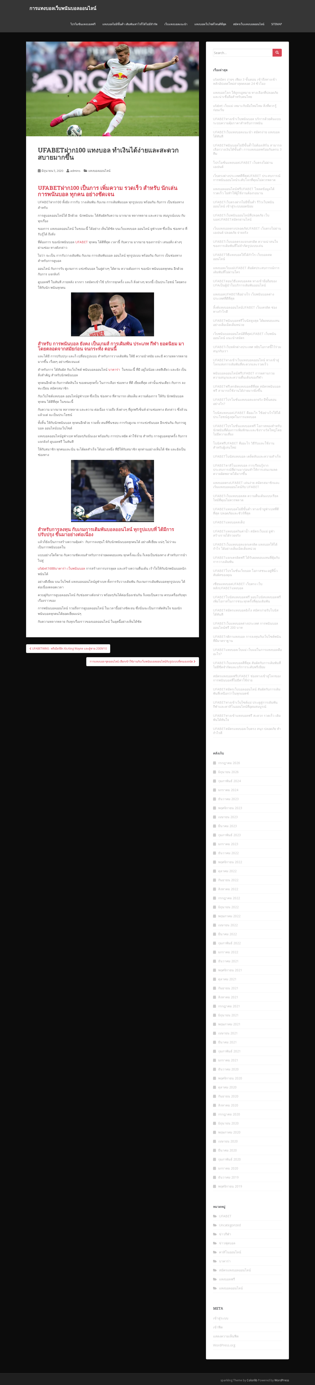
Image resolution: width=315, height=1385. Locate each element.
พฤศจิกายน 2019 (230, 1186)
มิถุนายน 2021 (228, 1015)
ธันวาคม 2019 (228, 1177)
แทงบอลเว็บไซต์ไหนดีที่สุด (210, 24)
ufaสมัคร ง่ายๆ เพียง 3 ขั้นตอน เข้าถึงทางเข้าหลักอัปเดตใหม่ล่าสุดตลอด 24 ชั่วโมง (245, 81)
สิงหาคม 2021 (228, 997)
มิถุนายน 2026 (228, 772)
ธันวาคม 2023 (228, 799)
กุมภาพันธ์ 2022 (229, 943)
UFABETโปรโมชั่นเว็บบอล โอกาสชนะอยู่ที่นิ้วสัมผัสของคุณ (245, 572)
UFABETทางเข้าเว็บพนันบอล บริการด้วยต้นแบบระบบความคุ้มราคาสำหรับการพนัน (247, 121)
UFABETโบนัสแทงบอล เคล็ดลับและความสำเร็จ (247, 456)
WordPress (281, 1380)
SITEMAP (276, 24)
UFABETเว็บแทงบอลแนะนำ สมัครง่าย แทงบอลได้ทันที (246, 134)
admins (75, 171)
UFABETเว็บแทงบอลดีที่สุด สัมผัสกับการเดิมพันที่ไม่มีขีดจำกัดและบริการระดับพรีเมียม (247, 665)
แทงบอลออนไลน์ (99, 171)
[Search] (277, 53)
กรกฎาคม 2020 (229, 1114)
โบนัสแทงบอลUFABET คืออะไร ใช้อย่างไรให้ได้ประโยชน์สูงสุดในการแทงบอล (246, 414)
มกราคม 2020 (228, 1168)
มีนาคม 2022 (227, 934)
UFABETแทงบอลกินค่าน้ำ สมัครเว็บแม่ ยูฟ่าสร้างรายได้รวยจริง (244, 533)
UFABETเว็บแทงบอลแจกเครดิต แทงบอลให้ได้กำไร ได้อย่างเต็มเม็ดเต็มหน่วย (245, 546)
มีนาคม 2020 (227, 1150)
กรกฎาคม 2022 (229, 898)
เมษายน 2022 (228, 925)
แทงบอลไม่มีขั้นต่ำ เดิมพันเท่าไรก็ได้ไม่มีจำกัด (130, 24)
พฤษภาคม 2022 (229, 916)
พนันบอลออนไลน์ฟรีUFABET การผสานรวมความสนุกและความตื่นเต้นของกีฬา (244, 375)
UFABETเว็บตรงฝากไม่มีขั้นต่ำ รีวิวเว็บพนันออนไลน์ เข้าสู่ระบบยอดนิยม (243, 204)
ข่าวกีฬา (225, 1234)
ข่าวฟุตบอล (227, 1243)
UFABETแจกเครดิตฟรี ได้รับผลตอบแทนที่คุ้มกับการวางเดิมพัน (246, 559)
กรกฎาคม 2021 (229, 1006)
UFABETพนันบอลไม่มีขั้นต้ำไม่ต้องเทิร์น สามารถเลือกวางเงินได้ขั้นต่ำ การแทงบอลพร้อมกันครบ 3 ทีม (247, 149)
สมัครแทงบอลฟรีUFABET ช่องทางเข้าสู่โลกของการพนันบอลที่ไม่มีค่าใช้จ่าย (247, 678)
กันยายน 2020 (228, 1096)
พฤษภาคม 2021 (229, 1024)
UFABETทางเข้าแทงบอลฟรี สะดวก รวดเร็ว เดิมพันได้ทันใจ (247, 717)
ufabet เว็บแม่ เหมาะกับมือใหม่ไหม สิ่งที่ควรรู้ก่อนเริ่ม (244, 107)
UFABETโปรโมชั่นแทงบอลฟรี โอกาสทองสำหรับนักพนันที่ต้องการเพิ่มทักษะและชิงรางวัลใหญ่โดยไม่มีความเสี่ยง (247, 430)
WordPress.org (224, 1345)
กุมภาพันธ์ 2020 (229, 1159)
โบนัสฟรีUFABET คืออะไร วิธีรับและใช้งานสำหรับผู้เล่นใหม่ (243, 445)
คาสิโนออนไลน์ (230, 1252)
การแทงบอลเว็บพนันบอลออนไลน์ (63, 8)
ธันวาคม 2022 (228, 853)
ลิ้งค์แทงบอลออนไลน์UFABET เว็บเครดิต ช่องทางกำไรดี (245, 309)
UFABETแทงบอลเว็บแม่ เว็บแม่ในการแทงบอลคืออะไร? (247, 651)
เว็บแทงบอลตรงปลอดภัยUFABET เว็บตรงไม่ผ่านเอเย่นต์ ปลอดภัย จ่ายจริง (247, 230)
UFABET (81, 242)
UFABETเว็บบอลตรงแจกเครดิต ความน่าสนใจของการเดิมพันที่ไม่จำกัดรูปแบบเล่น (245, 243)
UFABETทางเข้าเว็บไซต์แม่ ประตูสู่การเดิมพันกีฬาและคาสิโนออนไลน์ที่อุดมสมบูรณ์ (245, 704)
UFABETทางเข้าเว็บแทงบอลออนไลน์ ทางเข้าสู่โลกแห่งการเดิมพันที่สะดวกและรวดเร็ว (246, 362)
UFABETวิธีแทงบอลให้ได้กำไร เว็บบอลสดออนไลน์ (242, 256)
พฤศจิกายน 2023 (230, 808)
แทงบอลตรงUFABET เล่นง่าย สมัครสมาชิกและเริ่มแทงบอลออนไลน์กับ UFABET (246, 484)
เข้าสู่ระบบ (220, 1318)
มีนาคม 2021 (227, 1042)
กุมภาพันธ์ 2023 (229, 835)
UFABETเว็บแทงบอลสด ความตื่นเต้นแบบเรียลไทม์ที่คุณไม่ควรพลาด (245, 498)
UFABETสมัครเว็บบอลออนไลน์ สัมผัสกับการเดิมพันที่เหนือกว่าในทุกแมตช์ (246, 691)
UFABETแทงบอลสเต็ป (229, 522)
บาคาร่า (114, 369)
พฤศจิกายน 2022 (230, 862)
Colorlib (252, 1380)
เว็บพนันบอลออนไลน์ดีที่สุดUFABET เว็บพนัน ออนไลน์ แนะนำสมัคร (244, 335)
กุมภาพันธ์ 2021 (229, 1051)
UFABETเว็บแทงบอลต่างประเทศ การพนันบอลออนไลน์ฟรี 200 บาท (245, 625)
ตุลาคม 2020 (227, 1087)
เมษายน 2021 (228, 1033)
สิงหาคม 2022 (228, 889)
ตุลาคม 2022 (227, 871)
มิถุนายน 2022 (228, 907)
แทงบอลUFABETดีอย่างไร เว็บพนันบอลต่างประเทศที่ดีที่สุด (243, 296)
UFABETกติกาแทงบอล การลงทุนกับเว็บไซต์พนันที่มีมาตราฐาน (247, 638)
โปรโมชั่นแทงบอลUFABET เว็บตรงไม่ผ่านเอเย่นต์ (243, 164)
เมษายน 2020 (228, 1141)
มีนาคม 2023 (227, 826)
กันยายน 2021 (228, 988)
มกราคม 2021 (228, 1060)
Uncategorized (230, 1225)
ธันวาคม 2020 (228, 1069)
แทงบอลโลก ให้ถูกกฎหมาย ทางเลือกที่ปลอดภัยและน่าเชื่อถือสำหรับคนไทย (245, 94)
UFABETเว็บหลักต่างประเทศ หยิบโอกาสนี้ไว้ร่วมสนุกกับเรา (247, 349)
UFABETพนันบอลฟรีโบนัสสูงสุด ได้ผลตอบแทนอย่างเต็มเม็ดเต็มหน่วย (246, 322)
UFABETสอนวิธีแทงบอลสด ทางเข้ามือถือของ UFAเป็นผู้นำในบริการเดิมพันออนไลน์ (245, 283)
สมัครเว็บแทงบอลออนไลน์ (248, 24)
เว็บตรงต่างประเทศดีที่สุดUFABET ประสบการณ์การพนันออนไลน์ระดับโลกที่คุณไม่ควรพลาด (246, 177)
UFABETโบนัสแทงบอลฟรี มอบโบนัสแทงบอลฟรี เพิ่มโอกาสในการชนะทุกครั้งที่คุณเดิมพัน (247, 599)
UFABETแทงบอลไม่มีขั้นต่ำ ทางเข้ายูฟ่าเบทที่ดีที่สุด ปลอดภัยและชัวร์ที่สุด (246, 511)
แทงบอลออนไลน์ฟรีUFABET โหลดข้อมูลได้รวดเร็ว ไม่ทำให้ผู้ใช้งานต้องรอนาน (243, 191)
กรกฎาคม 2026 (229, 763)
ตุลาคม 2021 (227, 979)
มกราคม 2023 (228, 844)
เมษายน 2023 (228, 817)
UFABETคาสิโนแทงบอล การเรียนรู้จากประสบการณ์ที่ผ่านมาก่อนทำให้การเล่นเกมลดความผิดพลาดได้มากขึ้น (245, 469)
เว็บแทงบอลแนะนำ (175, 24)
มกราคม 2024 (228, 790)
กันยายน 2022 (228, 880)
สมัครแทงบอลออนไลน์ (235, 1270)
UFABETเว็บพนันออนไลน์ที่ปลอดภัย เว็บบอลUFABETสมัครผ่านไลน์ (241, 217)
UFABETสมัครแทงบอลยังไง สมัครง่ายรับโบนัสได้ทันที (246, 612)
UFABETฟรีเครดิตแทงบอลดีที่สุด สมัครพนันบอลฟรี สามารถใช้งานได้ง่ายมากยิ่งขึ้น (247, 388)
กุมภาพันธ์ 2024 (229, 781)
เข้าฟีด (218, 1327)
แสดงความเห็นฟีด (226, 1336)
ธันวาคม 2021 (228, 961)
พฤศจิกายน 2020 (230, 1078)
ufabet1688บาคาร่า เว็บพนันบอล (61, 568)
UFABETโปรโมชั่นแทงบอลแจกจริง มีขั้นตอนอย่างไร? (244, 401)
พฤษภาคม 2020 (229, 1132)
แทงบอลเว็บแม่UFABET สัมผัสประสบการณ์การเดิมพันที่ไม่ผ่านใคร (246, 270)
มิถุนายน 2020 (228, 1123)
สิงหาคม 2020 (228, 1105)
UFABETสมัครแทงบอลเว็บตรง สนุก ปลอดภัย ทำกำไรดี (247, 730)
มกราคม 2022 (228, 952)
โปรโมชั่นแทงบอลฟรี (82, 24)
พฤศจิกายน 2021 (230, 970)
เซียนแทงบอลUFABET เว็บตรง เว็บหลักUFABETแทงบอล (237, 586)
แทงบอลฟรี (227, 1279)
